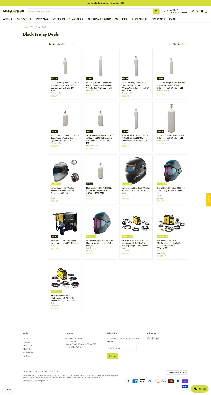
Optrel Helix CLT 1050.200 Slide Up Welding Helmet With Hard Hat (171, 190)
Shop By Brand (139, 19)
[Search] (156, 11)
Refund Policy (28, 371)
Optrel (53, 195)
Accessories (121, 19)
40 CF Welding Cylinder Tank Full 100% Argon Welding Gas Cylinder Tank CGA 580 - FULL (65, 138)
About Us (27, 349)
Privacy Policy (54, 371)
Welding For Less (57, 93)
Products (26, 342)
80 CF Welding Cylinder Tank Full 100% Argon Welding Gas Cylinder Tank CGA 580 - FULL (171, 85)
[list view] (186, 44)
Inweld (124, 143)
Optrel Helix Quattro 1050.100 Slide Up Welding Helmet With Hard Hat (99, 243)
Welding (7, 19)
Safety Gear (42, 19)
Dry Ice (172, 19)
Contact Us (27, 345)
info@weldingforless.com (75, 347)
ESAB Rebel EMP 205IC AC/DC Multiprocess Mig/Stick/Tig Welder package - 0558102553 (135, 243)
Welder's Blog (28, 352)
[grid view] (183, 44)
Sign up (112, 356)
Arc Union (27, 356)
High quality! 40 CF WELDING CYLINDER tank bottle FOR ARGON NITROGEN (99, 190)
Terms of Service (41, 371)
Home (25, 27)
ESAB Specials (158, 19)
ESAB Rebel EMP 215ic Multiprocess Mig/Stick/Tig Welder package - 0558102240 (64, 298)
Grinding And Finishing (99, 19)
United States (176, 372)
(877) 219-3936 (71, 341)
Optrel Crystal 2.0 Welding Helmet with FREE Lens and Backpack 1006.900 (62, 190)
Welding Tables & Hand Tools (68, 19)
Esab (52, 245)
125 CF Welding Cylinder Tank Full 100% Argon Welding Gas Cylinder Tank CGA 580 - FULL (99, 85)
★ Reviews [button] (209, 199)
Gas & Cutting (24, 19)
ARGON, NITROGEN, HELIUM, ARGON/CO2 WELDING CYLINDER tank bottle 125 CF (135, 138)
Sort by (52, 44)
